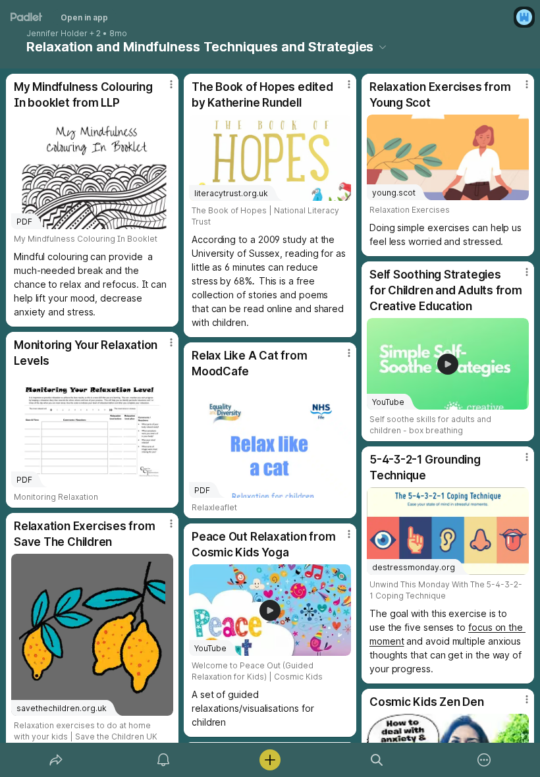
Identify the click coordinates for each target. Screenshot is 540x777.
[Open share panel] (56, 760)
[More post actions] (162, 89)
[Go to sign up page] (524, 17)
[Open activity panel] (163, 760)
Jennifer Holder (57, 33)
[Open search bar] (377, 759)
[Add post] (270, 760)
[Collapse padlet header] (383, 47)
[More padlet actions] (484, 760)
